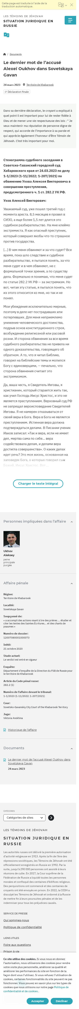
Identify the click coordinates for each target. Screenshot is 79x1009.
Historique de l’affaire (22, 730)
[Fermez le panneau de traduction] (71, 5)
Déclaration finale (18, 91)
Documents (16, 54)
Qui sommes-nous (16, 920)
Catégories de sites (20, 817)
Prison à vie (11, 951)
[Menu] (70, 20)
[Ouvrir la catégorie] (51, 817)
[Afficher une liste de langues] (62, 4)
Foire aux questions (17, 945)
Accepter (37, 1001)
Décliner (62, 1001)
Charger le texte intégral (38, 483)
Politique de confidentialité (22, 927)
